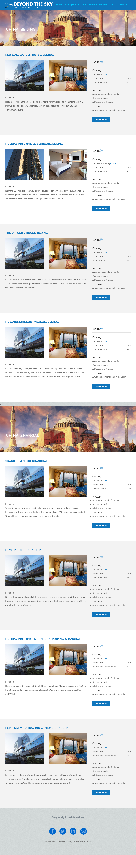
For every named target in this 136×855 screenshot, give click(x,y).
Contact (123, 4)
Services (103, 4)
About (113, 4)
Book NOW (101, 119)
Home (59, 4)
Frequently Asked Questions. (68, 817)
